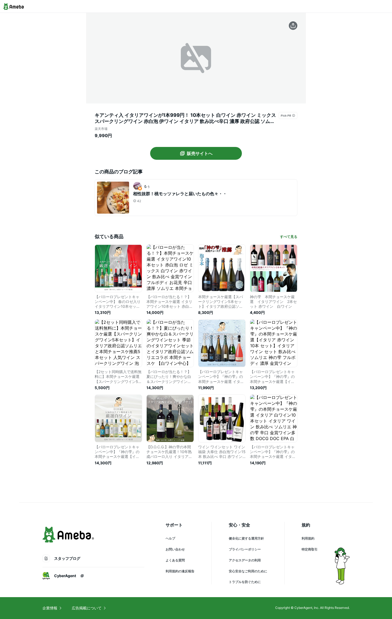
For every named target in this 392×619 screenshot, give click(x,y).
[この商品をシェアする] (293, 25)
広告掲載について (87, 608)
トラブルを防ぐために (245, 582)
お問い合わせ (175, 549)
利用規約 (308, 538)
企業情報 (49, 608)
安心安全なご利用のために (248, 571)
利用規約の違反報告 (180, 571)
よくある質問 (175, 560)
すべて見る (288, 236)
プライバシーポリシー (245, 549)
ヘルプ (170, 538)
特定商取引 (310, 549)
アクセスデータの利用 (245, 560)
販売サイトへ (200, 153)
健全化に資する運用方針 (246, 538)
